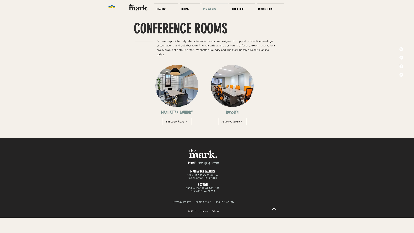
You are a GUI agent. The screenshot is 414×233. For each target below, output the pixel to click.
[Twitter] (401, 75)
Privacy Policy (182, 201)
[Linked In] (401, 58)
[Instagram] (401, 49)
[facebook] (401, 66)
